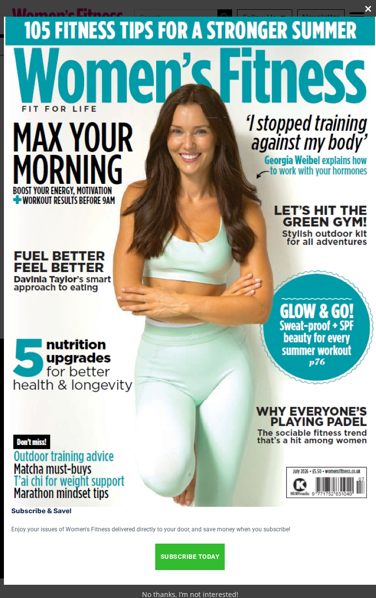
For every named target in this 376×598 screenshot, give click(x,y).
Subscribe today (190, 556)
